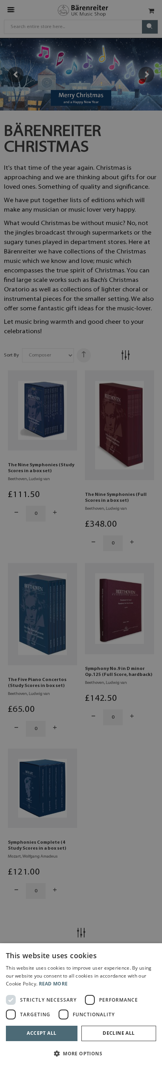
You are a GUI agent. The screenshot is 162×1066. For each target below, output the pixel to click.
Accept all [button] (41, 1033)
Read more (53, 983)
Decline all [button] (118, 1033)
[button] (81, 1053)
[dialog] (81, 1004)
